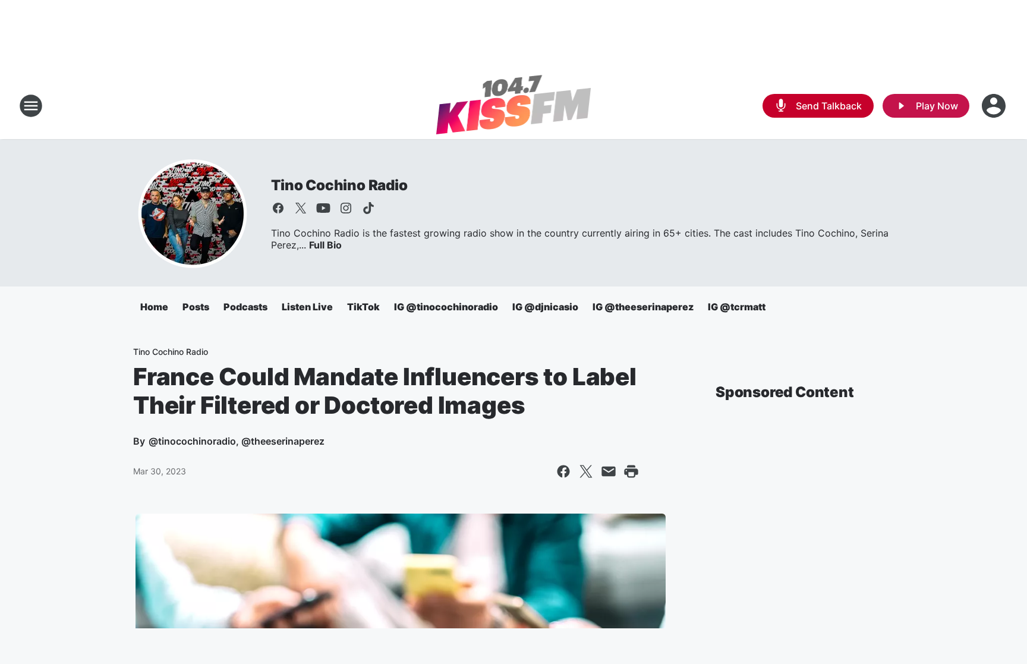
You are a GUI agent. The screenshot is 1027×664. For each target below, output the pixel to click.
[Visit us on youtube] (323, 208)
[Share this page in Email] (608, 471)
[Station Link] (514, 106)
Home (154, 307)
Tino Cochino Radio (339, 185)
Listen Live (307, 307)
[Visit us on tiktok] (368, 208)
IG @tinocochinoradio (446, 307)
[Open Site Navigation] (31, 106)
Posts (195, 307)
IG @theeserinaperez (643, 307)
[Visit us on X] (301, 208)
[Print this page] (631, 471)
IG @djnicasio (545, 307)
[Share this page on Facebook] (563, 471)
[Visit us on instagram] (346, 208)
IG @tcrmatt (736, 307)
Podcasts (245, 307)
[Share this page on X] (586, 471)
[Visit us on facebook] (278, 208)
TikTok (363, 307)
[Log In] (995, 106)
